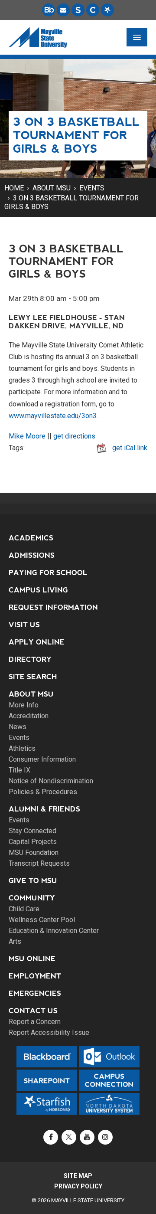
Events (91, 188)
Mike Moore (27, 436)
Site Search (33, 677)
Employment (35, 976)
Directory (30, 659)
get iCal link (129, 448)
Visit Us (24, 625)
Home (14, 188)
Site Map (78, 1175)
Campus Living (38, 590)
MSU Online (32, 959)
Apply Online (37, 642)
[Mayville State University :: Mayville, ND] (37, 37)
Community (32, 898)
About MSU (51, 188)
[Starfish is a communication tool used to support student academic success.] (107, 9)
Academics (31, 538)
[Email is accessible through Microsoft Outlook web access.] (63, 9)
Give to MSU (33, 881)
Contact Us (33, 1011)
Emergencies (35, 993)
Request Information (53, 607)
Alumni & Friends (44, 809)
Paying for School (48, 573)
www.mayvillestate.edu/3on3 (53, 416)
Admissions (32, 555)
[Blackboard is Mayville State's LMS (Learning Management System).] (48, 9)
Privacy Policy (78, 1186)
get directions (74, 436)
